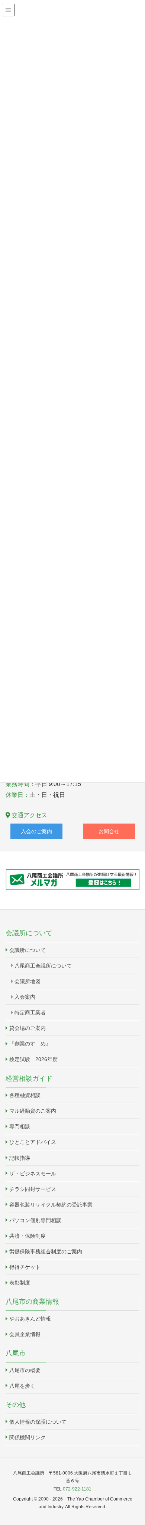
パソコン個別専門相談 (35, 1220)
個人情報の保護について (38, 1422)
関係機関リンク (27, 1437)
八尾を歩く (22, 1386)
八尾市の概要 (25, 1370)
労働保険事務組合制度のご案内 (45, 1251)
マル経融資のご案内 (32, 1111)
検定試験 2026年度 (33, 1059)
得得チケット (25, 1267)
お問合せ (109, 831)
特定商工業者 (30, 1012)
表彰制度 (19, 1283)
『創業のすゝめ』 (30, 1044)
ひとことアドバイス (32, 1142)
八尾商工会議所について (43, 966)
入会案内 (24, 997)
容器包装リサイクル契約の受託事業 (51, 1205)
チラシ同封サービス (32, 1189)
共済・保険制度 (27, 1236)
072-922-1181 (77, 1489)
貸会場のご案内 (27, 1028)
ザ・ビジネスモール (32, 1174)
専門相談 (19, 1126)
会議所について (27, 950)
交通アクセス (28, 815)
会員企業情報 (25, 1334)
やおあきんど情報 (30, 1319)
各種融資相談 (25, 1095)
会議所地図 (27, 981)
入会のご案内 (36, 831)
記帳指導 (19, 1158)
